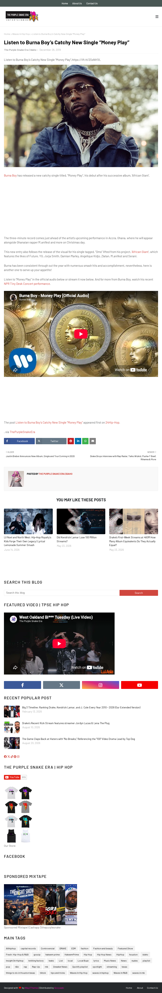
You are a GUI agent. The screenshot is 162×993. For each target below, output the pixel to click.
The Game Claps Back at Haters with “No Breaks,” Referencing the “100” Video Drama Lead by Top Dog (78, 738)
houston (133, 954)
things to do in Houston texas (20, 972)
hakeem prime (52, 954)
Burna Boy (10, 175)
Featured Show (125, 948)
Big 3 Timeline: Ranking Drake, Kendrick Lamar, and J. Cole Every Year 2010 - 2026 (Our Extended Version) (81, 707)
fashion (84, 948)
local (70, 960)
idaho (145, 954)
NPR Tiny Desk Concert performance (27, 283)
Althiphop (11, 948)
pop (8, 966)
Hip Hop (88, 954)
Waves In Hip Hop (21, 33)
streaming (112, 966)
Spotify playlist (80, 966)
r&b (17, 966)
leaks (51, 960)
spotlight (97, 966)
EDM (73, 948)
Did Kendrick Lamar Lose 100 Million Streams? (77, 539)
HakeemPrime (72, 954)
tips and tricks (58, 972)
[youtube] (139, 685)
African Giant (140, 252)
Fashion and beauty (103, 948)
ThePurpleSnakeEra (22, 432)
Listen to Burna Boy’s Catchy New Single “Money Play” (49, 422)
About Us (77, 3)
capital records (28, 948)
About (140, 987)
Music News (110, 960)
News (124, 960)
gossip (37, 954)
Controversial (48, 948)
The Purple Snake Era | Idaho (20, 49)
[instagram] (100, 685)
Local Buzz (83, 960)
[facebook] (22, 685)
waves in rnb (138, 972)
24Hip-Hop (112, 422)
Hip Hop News (104, 954)
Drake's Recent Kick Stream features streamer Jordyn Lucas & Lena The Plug (65, 723)
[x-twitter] (61, 685)
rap (25, 966)
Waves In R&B (120, 972)
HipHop (120, 954)
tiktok (43, 972)
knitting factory (36, 960)
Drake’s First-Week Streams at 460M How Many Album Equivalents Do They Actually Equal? (132, 541)
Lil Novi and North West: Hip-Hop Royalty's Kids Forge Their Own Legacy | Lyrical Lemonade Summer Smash (27, 541)
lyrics (96, 960)
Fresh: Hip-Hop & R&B (17, 954)
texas (124, 966)
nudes (135, 960)
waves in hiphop (100, 972)
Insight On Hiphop (15, 960)
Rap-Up (36, 966)
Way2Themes (32, 987)
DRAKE (62, 948)
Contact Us (92, 3)
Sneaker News (60, 966)
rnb (46, 966)
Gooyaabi (59, 987)
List (61, 960)
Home (65, 3)
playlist (146, 960)
